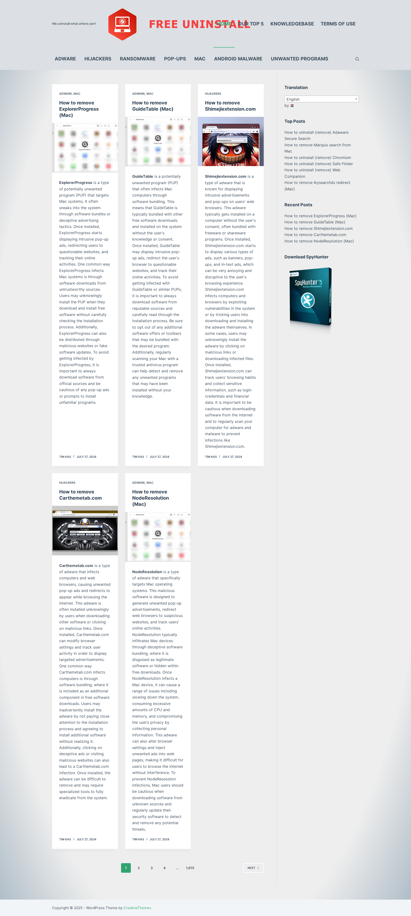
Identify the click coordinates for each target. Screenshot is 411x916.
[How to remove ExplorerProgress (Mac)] (85, 147)
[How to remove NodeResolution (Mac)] (158, 536)
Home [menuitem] (224, 24)
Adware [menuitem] (65, 59)
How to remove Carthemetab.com (315, 234)
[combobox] (321, 99)
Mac (76, 93)
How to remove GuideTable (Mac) (314, 222)
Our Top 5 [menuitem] (251, 24)
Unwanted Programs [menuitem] (299, 59)
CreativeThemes (137, 908)
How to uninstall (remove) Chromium (317, 157)
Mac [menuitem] (200, 59)
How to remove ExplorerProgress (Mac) (79, 109)
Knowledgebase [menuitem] (292, 24)
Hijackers (213, 93)
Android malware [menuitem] (238, 59)
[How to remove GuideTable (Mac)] (158, 141)
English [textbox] (293, 99)
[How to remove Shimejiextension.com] (231, 141)
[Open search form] (357, 59)
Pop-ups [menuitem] (175, 59)
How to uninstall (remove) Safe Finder (318, 163)
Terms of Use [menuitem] (338, 24)
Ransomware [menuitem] (138, 59)
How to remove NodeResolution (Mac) (150, 498)
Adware (65, 93)
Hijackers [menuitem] (97, 59)
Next (251, 868)
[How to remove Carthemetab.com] (85, 530)
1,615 (190, 868)
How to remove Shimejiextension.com (318, 228)
